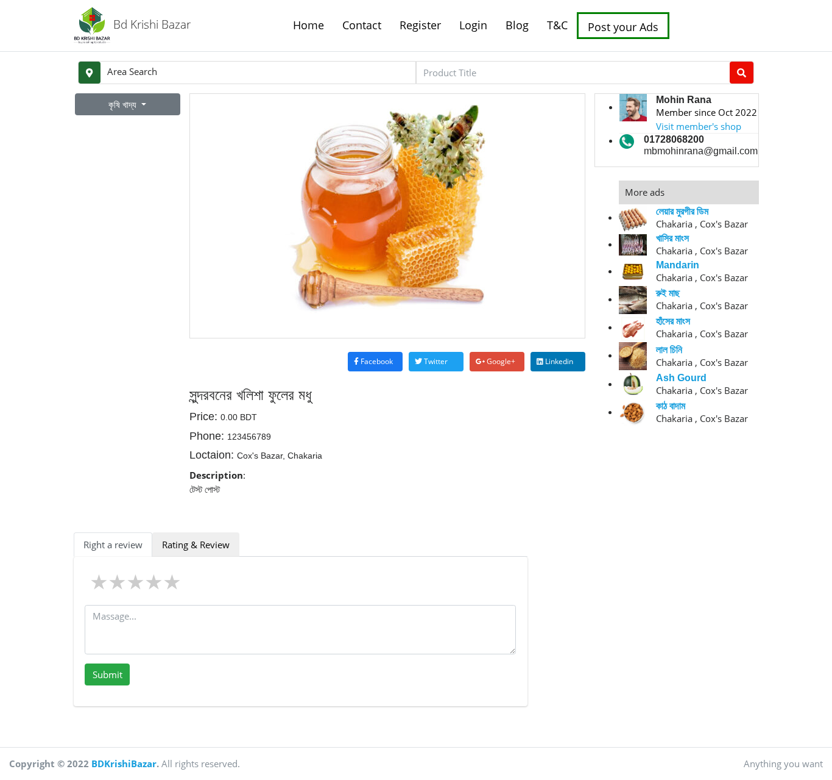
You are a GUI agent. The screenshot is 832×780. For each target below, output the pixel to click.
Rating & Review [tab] (196, 544)
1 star (100, 581)
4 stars (155, 581)
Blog (517, 25)
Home (308, 25)
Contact (361, 25)
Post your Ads (623, 27)
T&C (557, 25)
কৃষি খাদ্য (123, 104)
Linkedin (558, 361)
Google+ (500, 361)
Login (473, 25)
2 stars (118, 581)
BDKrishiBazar (124, 763)
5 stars (173, 581)
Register (420, 25)
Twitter (435, 361)
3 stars (136, 581)
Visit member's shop (698, 126)
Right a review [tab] (113, 544)
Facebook (376, 361)
